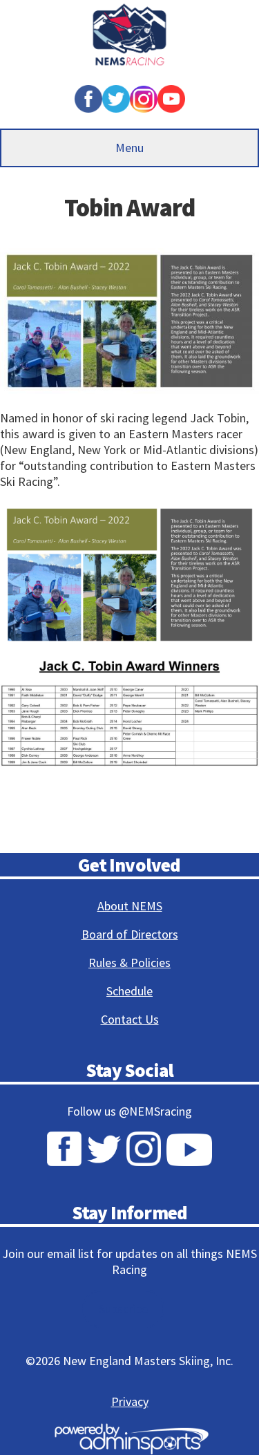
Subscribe (123, 1309)
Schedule (129, 991)
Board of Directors (129, 934)
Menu (129, 148)
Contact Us (130, 1019)
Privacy (129, 1401)
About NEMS (129, 906)
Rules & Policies (129, 962)
